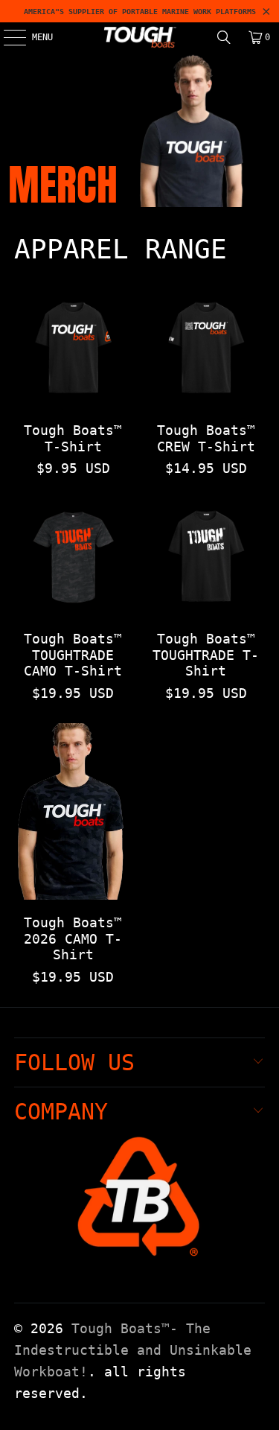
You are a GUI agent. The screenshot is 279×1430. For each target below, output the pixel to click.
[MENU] (6, 37)
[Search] (224, 37)
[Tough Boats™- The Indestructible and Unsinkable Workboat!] (140, 37)
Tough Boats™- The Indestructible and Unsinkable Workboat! (132, 1350)
